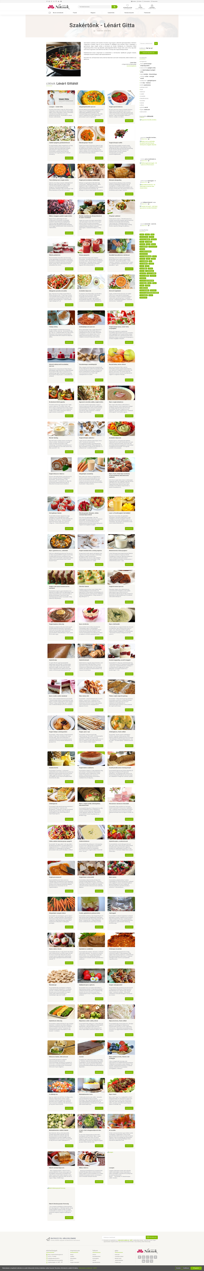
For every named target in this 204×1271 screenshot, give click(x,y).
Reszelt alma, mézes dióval (117, 364)
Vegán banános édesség (56, 624)
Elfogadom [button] (196, 1268)
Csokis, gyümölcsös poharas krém (89, 913)
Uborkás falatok (84, 586)
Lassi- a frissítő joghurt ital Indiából (119, 513)
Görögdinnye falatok (55, 513)
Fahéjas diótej (53, 327)
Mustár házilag (53, 438)
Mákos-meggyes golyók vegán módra (60, 216)
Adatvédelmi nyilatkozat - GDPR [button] (88, 1268)
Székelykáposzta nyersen (87, 327)
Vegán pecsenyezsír (55, 877)
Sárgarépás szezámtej (86, 474)
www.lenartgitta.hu (131, 66)
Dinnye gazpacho (84, 255)
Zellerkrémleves (84, 841)
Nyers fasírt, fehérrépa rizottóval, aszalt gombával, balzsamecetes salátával (119, 475)
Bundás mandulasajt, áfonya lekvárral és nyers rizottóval (90, 216)
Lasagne (111, 1168)
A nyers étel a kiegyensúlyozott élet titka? (90, 1131)
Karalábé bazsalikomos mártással (119, 255)
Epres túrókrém (84, 624)
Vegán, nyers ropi (84, 732)
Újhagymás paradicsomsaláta (58, 291)
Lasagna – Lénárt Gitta (56, 107)
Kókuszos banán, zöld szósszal (58, 1057)
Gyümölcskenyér (84, 660)
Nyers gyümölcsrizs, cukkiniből (58, 550)
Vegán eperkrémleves (116, 107)
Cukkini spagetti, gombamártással (59, 142)
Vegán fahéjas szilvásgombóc (58, 732)
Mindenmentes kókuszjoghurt (118, 550)
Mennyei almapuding (115, 180)
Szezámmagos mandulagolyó (88, 364)
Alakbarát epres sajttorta (86, 985)
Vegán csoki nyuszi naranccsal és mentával (59, 587)
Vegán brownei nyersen (116, 586)
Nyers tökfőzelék (114, 624)
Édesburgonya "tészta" (86, 142)
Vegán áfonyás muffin (115, 142)
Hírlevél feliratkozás (149, 52)
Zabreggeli (112, 913)
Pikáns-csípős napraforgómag (118, 696)
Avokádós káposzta (85, 291)
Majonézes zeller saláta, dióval (88, 1021)
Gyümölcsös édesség (55, 1021)
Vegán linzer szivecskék (86, 877)
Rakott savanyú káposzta (56, 1168)
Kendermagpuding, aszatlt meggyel (119, 660)
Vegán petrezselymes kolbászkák (89, 180)
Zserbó (81, 1057)
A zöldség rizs (53, 1094)
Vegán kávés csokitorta (86, 767)
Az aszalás (112, 1130)
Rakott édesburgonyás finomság (59, 1203)
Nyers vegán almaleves (116, 402)
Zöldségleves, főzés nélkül (117, 732)
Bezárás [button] (178, 1268)
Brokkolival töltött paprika (57, 402)
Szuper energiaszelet (115, 985)
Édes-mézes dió (84, 696)
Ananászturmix (53, 767)
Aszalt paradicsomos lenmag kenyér (120, 767)
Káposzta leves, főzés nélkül (117, 1021)
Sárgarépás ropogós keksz (57, 913)
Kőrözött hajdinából (115, 291)
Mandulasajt (52, 985)
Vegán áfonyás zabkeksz (86, 438)
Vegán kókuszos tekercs (56, 474)
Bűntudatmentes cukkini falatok (58, 1130)
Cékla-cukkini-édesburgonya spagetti (60, 841)
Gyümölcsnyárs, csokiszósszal (118, 841)
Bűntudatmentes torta (85, 1094)
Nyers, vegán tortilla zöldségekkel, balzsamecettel (89, 804)
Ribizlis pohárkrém (54, 255)
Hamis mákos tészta (55, 949)
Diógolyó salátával (114, 216)
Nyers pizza (112, 877)
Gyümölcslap (53, 660)
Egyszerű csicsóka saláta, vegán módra (91, 402)
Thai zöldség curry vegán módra (59, 180)
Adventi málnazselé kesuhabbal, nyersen (58, 365)
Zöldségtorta (53, 803)
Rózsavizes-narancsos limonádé (119, 803)
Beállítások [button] (186, 1268)
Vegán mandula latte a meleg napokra (90, 550)
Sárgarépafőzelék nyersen (87, 107)
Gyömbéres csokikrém (86, 949)
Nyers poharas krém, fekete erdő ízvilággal (119, 1057)
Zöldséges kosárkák (115, 949)
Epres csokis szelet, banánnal (58, 696)
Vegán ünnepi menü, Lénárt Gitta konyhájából (119, 327)
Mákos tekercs (83, 1168)
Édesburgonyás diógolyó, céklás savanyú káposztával (89, 513)
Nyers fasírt (112, 1094)
